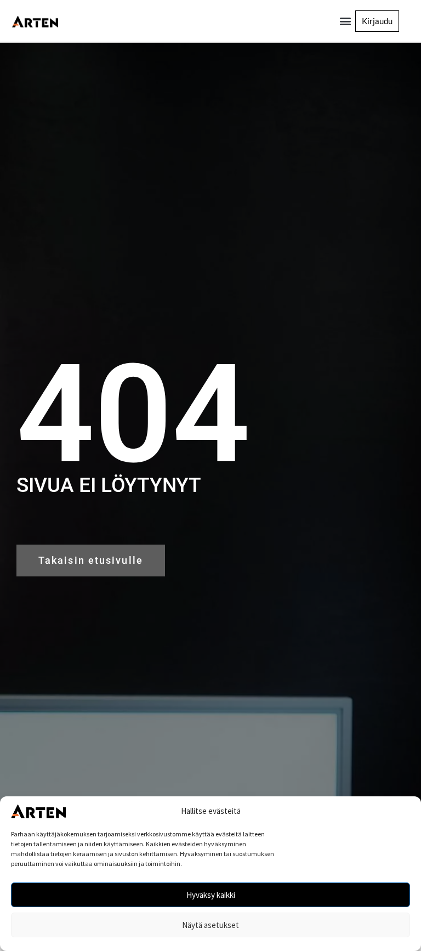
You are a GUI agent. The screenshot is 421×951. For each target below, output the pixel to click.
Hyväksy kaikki (210, 895)
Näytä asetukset (210, 925)
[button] (345, 21)
